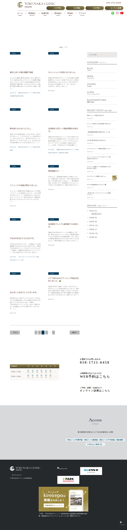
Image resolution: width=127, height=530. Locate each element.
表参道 (21, 95)
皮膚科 (60, 152)
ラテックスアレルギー (31, 256)
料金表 (70, 13)
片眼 (11, 95)
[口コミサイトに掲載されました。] (114, 178)
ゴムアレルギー (21, 256)
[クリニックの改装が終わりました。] (25, 173)
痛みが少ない (56, 152)
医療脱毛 (59, 149)
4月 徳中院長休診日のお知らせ (96, 140)
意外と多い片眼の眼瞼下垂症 (21, 72)
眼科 (19, 95)
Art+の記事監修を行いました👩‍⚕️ (96, 184)
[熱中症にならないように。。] (25, 116)
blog (14, 53)
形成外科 (38, 92)
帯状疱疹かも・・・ (56, 171)
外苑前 (34, 92)
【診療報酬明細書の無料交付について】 (99, 132)
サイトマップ (16, 475)
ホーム (20, 13)
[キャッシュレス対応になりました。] (64, 60)
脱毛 (64, 152)
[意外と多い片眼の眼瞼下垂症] (25, 60)
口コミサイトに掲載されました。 (97, 176)
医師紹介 (32, 13)
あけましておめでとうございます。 (24, 292)
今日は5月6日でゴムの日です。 (22, 238)
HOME (61, 47)
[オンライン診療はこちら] (92, 389)
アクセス (82, 13)
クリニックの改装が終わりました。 (24, 185)
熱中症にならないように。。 (21, 128)
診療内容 (45, 13)
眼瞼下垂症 (14, 95)
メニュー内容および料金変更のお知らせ (99, 123)
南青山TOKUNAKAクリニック (25, 92)
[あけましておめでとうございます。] (25, 280)
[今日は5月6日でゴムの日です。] (25, 226)
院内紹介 (58, 13)
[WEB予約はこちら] (92, 375)
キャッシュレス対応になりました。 (62, 72)
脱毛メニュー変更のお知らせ (95, 115)
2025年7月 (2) (96, 213)
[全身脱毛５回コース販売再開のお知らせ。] (64, 116)
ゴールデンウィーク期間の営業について (99, 148)
